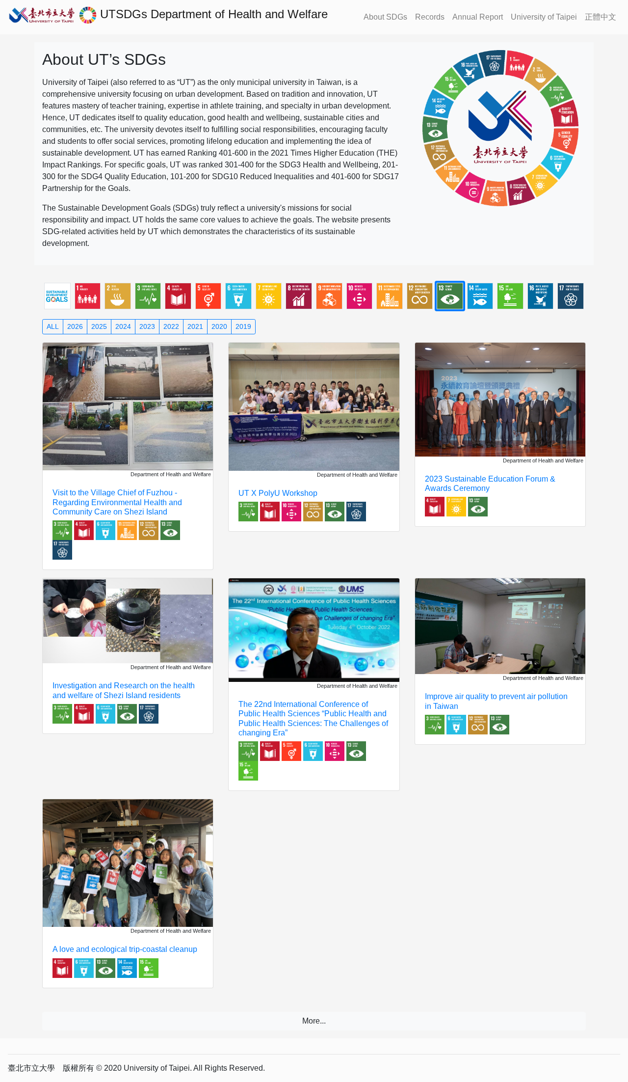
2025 (99, 326)
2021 (195, 326)
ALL (53, 326)
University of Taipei (544, 17)
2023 (147, 326)
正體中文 (600, 17)
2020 (219, 326)
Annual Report (477, 17)
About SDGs (385, 17)
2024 (123, 326)
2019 (243, 326)
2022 (171, 326)
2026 (75, 326)
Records (430, 17)
